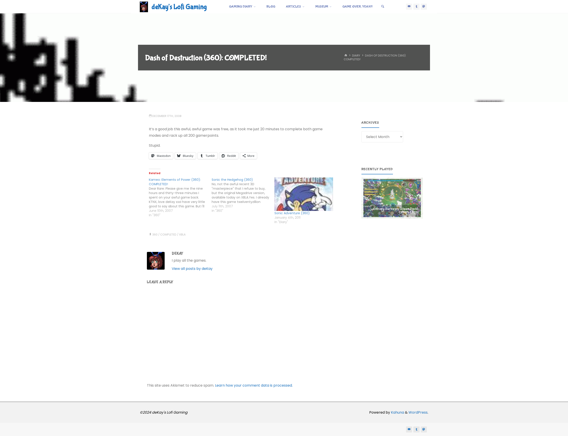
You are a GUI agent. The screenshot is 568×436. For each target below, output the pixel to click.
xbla (182, 234)
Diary (356, 56)
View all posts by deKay (192, 268)
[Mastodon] (424, 7)
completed (168, 234)
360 (155, 234)
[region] (392, 198)
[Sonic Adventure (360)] (303, 194)
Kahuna (397, 412)
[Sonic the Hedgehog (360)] (243, 195)
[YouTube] (409, 7)
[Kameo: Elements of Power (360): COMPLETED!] (180, 197)
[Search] (382, 6)
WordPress (418, 412)
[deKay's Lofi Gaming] (144, 6)
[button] (392, 198)
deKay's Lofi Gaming (179, 7)
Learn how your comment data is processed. (254, 385)
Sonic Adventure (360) (292, 213)
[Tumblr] (416, 7)
